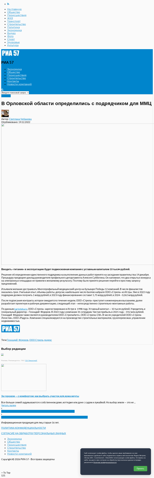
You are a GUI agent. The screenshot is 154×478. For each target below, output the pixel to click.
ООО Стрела (36, 340)
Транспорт (13, 21)
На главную (14, 9)
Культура (12, 45)
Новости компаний (19, 84)
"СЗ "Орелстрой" (31, 360)
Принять (140, 468)
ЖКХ (10, 18)
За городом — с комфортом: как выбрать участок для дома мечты (40, 396)
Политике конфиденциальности (105, 462)
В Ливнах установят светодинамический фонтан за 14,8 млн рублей (44, 417)
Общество (13, 12)
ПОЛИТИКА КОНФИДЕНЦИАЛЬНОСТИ (23, 427)
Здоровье (13, 42)
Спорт (11, 39)
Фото (10, 36)
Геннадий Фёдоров (17, 340)
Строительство (16, 24)
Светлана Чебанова (20, 119)
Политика (13, 27)
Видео (11, 33)
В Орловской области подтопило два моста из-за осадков (38, 411)
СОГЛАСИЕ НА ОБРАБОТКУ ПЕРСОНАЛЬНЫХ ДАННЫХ (33, 433)
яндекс (48, 340)
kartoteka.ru (20, 308)
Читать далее (8, 405)
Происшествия (16, 15)
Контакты (13, 81)
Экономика (14, 30)
